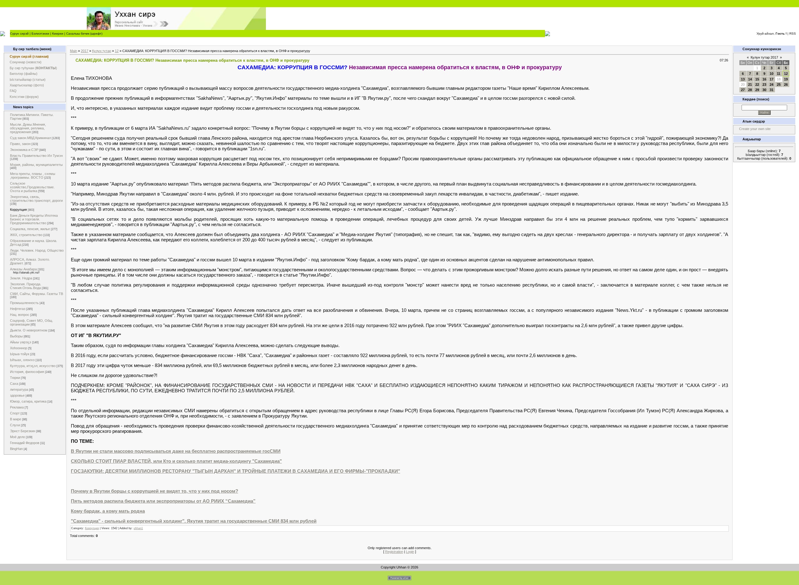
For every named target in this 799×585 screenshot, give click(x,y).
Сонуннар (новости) (26, 62)
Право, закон (20, 144)
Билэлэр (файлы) (23, 73)
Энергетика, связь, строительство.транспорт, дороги (36, 198)
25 (779, 84)
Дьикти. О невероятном (28, 330)
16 (764, 79)
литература (19, 389)
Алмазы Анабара (23, 269)
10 (771, 73)
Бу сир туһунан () (33, 68)
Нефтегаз (17, 309)
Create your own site (755, 129)
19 (786, 79)
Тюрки (15, 378)
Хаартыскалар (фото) (27, 85)
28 (750, 90)
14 (750, 79)
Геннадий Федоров (24, 443)
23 (764, 84)
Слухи (15, 425)
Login (410, 552)
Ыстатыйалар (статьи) (28, 79)
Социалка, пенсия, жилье (30, 229)
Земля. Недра (21, 278)
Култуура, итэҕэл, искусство (33, 366)
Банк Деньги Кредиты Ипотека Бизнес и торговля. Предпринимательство (34, 219)
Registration (394, 552)
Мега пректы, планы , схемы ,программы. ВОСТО (32, 175)
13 (743, 79)
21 (750, 84)
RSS (792, 33)
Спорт (15, 413)
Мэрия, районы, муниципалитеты (36, 165)
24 (771, 84)
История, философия (27, 372)
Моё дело (17, 437)
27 (743, 90)
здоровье (17, 395)
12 (117, 51)
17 (771, 79)
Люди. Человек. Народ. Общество (37, 250)
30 (764, 90)
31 (771, 90)
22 (757, 84)
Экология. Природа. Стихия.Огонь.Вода (25, 286)
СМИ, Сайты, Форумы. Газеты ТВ (36, 294)
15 (757, 79)
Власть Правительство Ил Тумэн (36, 155)
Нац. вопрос (19, 315)
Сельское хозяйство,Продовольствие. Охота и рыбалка (32, 187)
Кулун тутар (101, 51)
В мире (15, 419)
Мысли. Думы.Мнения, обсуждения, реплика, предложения (28, 128)
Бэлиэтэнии (40, 33)
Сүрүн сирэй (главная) (29, 56)
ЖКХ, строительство (26, 235)
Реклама (17, 407)
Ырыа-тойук (19, 354)
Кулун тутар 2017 (764, 57)
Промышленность (24, 303)
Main (73, 51)
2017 (84, 51)
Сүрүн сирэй (19, 33)
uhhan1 (138, 528)
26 (786, 84)
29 (757, 90)
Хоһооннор (18, 348)
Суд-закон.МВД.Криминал (30, 138)
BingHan (16, 449)
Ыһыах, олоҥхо (22, 360)
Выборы (16, 336)
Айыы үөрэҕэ (20, 342)
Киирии (57, 33)
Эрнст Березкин (22, 431)
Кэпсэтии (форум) (24, 97)
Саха (14, 383)
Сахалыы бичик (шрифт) (84, 33)
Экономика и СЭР (24, 150)
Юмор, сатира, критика (28, 401)
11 (778, 73)
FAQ (13, 91)
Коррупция (18, 209)
